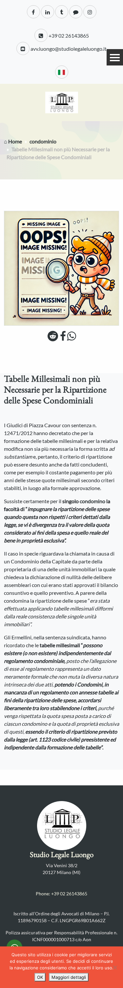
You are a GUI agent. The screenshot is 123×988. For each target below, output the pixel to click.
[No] (115, 967)
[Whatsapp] (71, 338)
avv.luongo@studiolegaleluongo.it (68, 49)
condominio (43, 141)
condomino (93, 501)
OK (40, 977)
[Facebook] (63, 338)
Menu (115, 57)
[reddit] (53, 338)
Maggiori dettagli (68, 977)
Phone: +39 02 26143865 (61, 893)
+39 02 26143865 (68, 35)
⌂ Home (13, 141)
